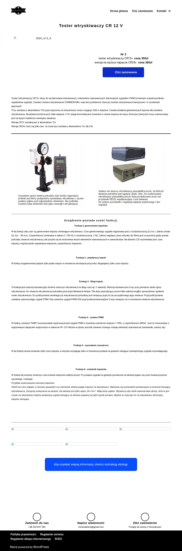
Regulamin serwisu (51, 534)
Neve (13, 547)
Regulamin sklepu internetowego (31, 539)
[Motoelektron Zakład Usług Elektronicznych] (18, 11)
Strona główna (119, 11)
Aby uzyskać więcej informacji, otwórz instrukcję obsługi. (91, 464)
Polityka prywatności (23, 534)
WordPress (41, 547)
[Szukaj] (169, 11)
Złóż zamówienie (142, 11)
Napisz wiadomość (91, 523)
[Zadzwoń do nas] (37, 517)
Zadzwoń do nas (37, 523)
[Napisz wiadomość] (91, 517)
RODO (58, 539)
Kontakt (162, 11)
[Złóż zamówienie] (145, 517)
